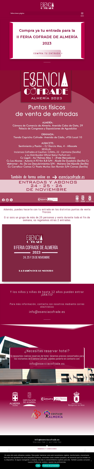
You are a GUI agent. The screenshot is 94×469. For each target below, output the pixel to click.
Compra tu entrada (47, 53)
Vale (38, 465)
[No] (91, 461)
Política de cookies (40, 462)
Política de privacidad (51, 465)
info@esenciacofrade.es (47, 439)
